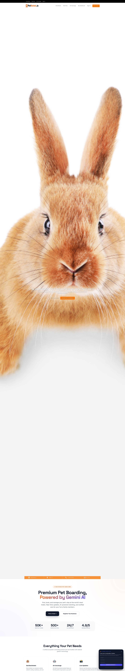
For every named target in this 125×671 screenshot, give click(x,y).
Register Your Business (69, 613)
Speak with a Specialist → (111, 664)
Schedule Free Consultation (67, 298)
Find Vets (33, 1)
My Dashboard (81, 5)
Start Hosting (55, 298)
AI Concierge (38, 1)
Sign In (44, 1)
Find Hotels (28, 1)
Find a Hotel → (52, 613)
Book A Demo (96, 5)
